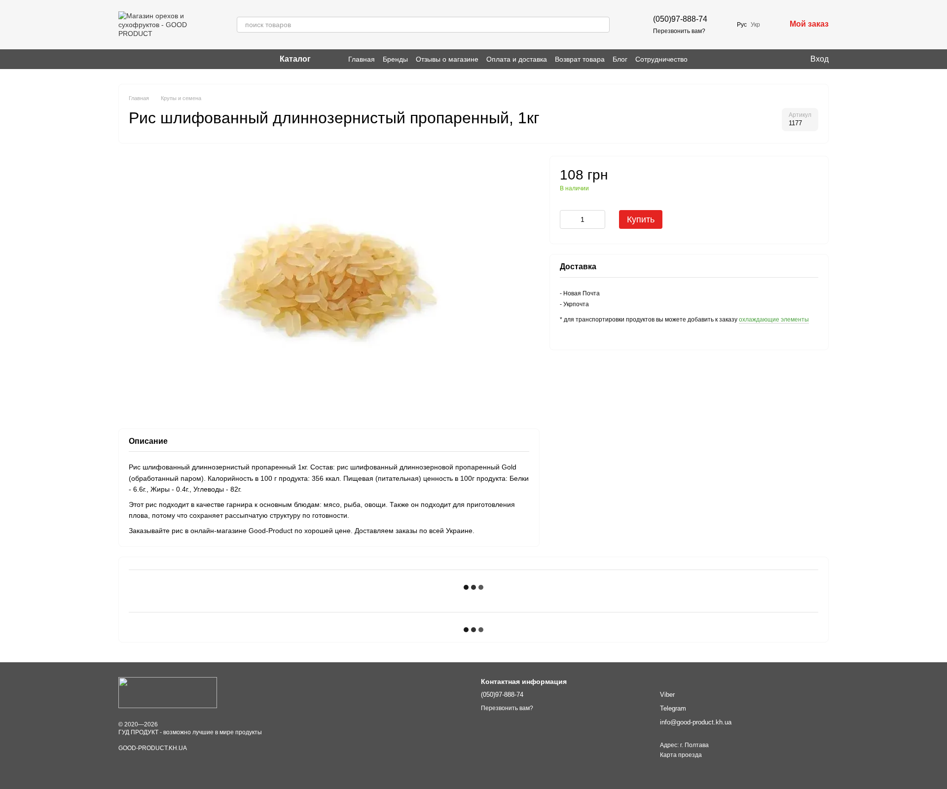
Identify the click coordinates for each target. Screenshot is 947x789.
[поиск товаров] (602, 25)
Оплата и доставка (516, 59)
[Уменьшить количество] (567, 219)
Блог (620, 59)
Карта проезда (681, 755)
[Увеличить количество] (598, 219)
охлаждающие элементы (774, 319)
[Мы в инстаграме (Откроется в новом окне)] (122, 59)
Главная (361, 59)
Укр (755, 25)
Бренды (395, 59)
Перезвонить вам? (679, 31)
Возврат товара (580, 59)
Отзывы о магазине (447, 59)
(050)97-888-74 (680, 19)
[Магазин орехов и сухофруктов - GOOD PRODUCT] (167, 692)
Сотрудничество (661, 59)
